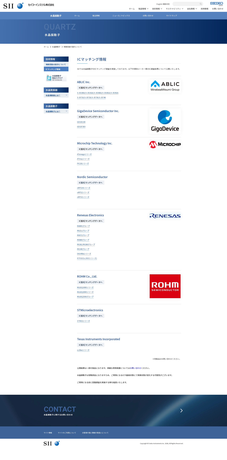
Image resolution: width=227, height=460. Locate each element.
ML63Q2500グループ (85, 296)
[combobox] (186, 3)
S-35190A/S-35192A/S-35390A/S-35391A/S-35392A (97, 93)
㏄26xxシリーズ (83, 350)
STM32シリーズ (83, 321)
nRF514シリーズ (83, 187)
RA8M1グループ (83, 226)
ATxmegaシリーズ (84, 154)
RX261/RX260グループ (86, 244)
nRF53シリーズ (83, 197)
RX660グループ (83, 240)
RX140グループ (83, 249)
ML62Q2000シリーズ (85, 292)
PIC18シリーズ (83, 163)
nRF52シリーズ (83, 192)
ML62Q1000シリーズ (85, 287)
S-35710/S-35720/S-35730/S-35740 (91, 97)
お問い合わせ (135, 368)
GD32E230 (81, 122)
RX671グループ (83, 235)
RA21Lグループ (83, 230)
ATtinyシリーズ (83, 159)
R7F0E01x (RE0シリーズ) (87, 258)
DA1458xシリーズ (84, 253)
